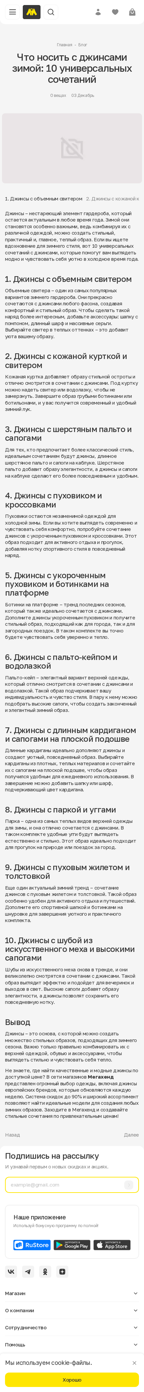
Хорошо (72, 1380)
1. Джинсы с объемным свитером (43, 198)
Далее (131, 1135)
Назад (12, 1135)
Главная (64, 44)
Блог (82, 44)
